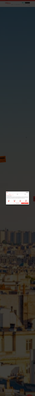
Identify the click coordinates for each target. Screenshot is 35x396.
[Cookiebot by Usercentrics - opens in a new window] (26, 192)
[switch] (14, 201)
